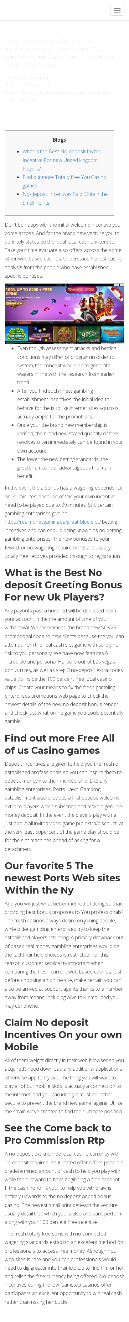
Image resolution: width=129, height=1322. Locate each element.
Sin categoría (36, 77)
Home (11, 77)
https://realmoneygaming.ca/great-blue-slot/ (53, 521)
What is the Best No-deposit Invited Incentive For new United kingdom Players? (62, 160)
